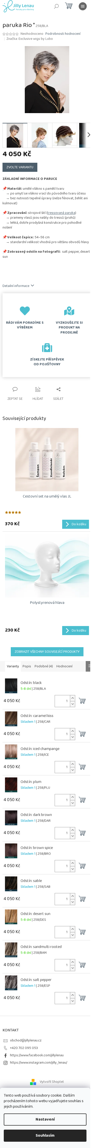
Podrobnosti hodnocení (62, 34)
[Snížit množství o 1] (72, 704)
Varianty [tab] (13, 666)
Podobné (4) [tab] (44, 666)
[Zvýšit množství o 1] (72, 698)
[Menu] (83, 6)
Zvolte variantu (20, 167)
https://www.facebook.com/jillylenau (37, 1055)
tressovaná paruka (61, 213)
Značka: (30, 39)
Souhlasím (45, 1135)
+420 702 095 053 (24, 1048)
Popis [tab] (27, 666)
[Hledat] (56, 6)
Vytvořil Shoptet (52, 1082)
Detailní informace (16, 286)
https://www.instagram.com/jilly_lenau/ (38, 1062)
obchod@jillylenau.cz (26, 1040)
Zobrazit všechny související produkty (47, 651)
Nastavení (45, 1119)
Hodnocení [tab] (64, 666)
